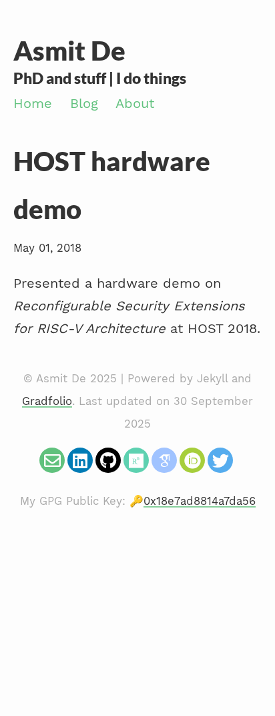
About (134, 103)
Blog (84, 103)
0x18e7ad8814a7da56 (200, 501)
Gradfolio (47, 401)
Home (32, 103)
